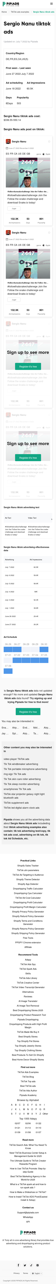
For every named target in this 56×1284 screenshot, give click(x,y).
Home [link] (4, 11)
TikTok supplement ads (16, 802)
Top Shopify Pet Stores (28, 1041)
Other (44, 1113)
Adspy (28, 959)
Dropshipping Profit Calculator (28, 902)
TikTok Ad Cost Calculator (28, 897)
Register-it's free (28, 366)
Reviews (28, 996)
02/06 (28, 1123)
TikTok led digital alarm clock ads (21, 807)
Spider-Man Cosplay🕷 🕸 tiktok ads (17, 733)
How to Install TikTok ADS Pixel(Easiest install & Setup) (28, 1198)
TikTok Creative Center (28, 982)
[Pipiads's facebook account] (18, 1265)
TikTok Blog (28, 1076)
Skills (28, 973)
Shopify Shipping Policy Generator (28, 933)
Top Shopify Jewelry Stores (28, 1045)
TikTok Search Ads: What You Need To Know (28, 1146)
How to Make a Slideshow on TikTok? (28, 1192)
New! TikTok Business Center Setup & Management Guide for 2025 (28, 1154)
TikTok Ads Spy (28, 964)
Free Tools (28, 937)
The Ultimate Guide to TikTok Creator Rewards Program (28, 1162)
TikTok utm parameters (28, 870)
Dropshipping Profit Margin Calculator (28, 907)
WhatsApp (28, 1217)
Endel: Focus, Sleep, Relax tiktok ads (28, 727)
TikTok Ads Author (28, 1090)
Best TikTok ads (28, 1085)
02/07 (17, 1123)
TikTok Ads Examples (28, 1072)
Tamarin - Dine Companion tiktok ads (38, 733)
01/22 (38, 1123)
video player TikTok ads (16, 759)
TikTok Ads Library (28, 978)
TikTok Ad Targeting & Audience (28, 874)
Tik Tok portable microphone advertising (25, 769)
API (28, 1221)
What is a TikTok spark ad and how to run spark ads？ (28, 1186)
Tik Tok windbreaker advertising (21, 764)
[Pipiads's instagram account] (37, 1265)
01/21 (17, 1127)
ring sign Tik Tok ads (15, 774)
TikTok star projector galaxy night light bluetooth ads (24, 795)
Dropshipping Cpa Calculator (28, 893)
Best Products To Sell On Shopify (28, 1054)
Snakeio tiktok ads (7, 727)
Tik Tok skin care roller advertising (22, 779)
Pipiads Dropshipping (28, 1019)
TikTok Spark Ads (28, 968)
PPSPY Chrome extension (28, 942)
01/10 (38, 1127)
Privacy (17, 1273)
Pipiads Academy (28, 1095)
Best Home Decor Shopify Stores (28, 1059)
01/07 (38, 1132)
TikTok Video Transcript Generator (28, 987)
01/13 (28, 1127)
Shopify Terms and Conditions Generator (28, 922)
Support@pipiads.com (28, 1212)
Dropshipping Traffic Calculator (28, 888)
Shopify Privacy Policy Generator (28, 911)
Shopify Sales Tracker (28, 865)
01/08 (28, 1132)
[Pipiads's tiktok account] (31, 1265)
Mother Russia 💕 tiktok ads (38, 727)
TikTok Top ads (28, 1081)
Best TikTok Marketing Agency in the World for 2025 (28, 1178)
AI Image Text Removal (28, 1005)
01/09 (17, 1132)
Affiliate (28, 947)
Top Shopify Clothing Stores (28, 1050)
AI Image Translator (28, 1001)
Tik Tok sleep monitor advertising (21, 784)
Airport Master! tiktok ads (17, 727)
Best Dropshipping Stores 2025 (28, 1010)
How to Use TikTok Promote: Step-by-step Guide (28, 1170)
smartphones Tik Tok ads (17, 789)
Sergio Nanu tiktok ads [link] (43, 11)
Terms (25, 1273)
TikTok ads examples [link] (20, 11)
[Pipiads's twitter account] (25, 1265)
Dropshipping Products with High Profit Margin (28, 1025)
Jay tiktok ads (7, 733)
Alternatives (28, 991)
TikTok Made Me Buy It (28, 1031)
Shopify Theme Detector (28, 879)
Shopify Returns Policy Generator (28, 928)
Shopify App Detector (28, 884)
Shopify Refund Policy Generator (28, 916)
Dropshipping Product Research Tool (28, 1014)
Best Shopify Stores (28, 1036)
